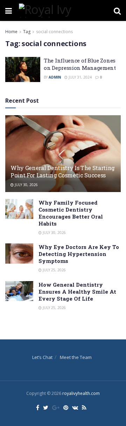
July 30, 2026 (26, 184)
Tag (26, 32)
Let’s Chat (42, 357)
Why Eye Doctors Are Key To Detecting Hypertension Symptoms (78, 253)
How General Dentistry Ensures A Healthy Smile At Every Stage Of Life (77, 291)
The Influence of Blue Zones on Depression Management (80, 64)
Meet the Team (76, 357)
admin (55, 77)
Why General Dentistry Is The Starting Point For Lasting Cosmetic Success (62, 171)
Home (11, 32)
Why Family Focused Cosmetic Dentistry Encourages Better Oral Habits (70, 213)
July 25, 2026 (54, 269)
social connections (54, 32)
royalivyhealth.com (81, 393)
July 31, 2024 (80, 77)
